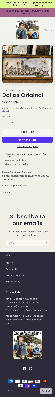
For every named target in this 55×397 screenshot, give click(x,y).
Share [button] (8, 192)
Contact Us (12, 269)
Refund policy (13, 281)
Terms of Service (15, 275)
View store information (17, 164)
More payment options (27, 146)
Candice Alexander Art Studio (23, 391)
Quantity (6, 116)
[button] (3, 29)
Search (9, 263)
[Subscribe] (46, 243)
